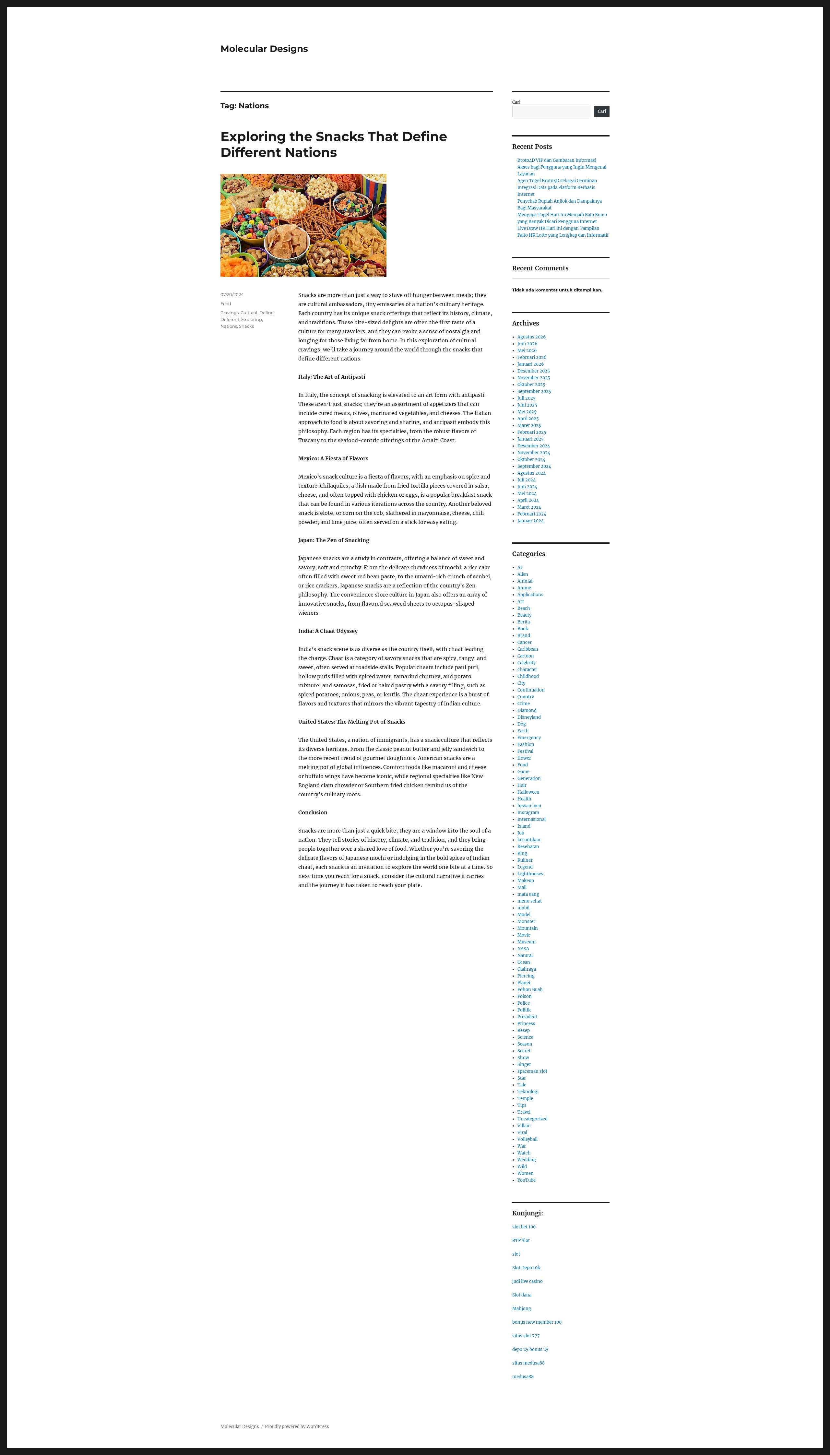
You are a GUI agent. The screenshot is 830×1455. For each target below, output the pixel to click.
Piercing (526, 976)
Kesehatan (528, 846)
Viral (522, 1132)
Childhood (528, 676)
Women (525, 1173)
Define (266, 312)
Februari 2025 (531, 432)
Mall (522, 887)
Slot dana (521, 1295)
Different (229, 319)
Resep (523, 1030)
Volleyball (527, 1139)
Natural (525, 955)
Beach (523, 608)
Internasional (531, 819)
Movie (523, 935)
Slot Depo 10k (526, 1268)
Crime (523, 703)
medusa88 (523, 1376)
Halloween (528, 792)
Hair (522, 785)
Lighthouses (530, 874)
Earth (523, 731)
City (521, 683)
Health (524, 799)
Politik (524, 1010)
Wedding (526, 1160)
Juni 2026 (527, 344)
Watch (524, 1153)
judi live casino (527, 1281)
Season (524, 1044)
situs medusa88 (528, 1363)
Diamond (527, 710)
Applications (530, 594)
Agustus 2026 (531, 337)
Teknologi (528, 1091)
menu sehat (529, 901)
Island (523, 826)
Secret (523, 1051)
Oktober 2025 (531, 384)
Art (520, 601)
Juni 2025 (527, 405)
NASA (523, 949)
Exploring (251, 319)
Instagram (528, 812)
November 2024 (533, 452)
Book (522, 629)
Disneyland (529, 717)
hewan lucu (529, 806)
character (527, 669)
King (522, 853)
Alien (522, 574)
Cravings (229, 312)
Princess (526, 1023)
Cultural (249, 312)
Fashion (525, 744)
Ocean (523, 962)
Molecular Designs (264, 48)
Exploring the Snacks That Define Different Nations (333, 144)
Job (520, 833)
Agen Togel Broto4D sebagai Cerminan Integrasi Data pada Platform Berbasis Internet (557, 187)
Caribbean (527, 649)
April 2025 (528, 418)
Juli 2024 (526, 480)
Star (521, 1078)
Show (523, 1057)
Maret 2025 (529, 425)
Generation (529, 778)
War (521, 1146)
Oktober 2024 (531, 459)
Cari (516, 102)
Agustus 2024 (531, 473)
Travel (523, 1112)
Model (523, 914)
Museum (526, 942)
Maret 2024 (529, 507)
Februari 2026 (532, 357)
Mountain (527, 928)
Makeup (525, 880)
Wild (522, 1166)
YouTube (526, 1180)
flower (524, 758)
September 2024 (534, 466)
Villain (524, 1126)
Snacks (246, 326)
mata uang (528, 894)
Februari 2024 (531, 514)
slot (516, 1254)
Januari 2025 (530, 439)
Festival (525, 751)
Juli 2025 (526, 398)
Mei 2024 (527, 493)
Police (523, 1003)
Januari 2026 (530, 364)
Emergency (529, 737)
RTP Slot (521, 1240)
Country (525, 697)
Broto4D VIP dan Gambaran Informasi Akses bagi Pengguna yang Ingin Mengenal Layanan (561, 167)
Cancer (524, 642)
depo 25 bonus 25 (530, 1349)
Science (525, 1037)
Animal (524, 581)
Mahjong (521, 1308)
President (527, 1017)
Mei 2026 (527, 350)
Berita (523, 622)
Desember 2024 (533, 446)
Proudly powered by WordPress (297, 1426)
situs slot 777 (526, 1336)
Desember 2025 (533, 371)
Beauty (524, 615)
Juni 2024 (527, 487)
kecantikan (528, 840)
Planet (523, 983)
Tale (521, 1085)
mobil (523, 908)
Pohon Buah (530, 989)
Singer (524, 1064)
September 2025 (534, 391)
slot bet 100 (524, 1227)
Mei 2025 (527, 412)
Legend (525, 867)
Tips (522, 1105)
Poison (524, 996)
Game (523, 772)
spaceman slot (532, 1071)
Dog (521, 724)
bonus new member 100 (537, 1322)
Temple (525, 1098)
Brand (523, 635)
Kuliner (525, 860)
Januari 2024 (530, 521)
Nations (228, 326)
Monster (526, 921)
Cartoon (525, 656)
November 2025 (533, 378)
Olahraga (526, 969)
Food (225, 303)
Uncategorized (532, 1119)
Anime (524, 588)
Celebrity (526, 663)
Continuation (531, 690)
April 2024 (528, 500)
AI (519, 567)
